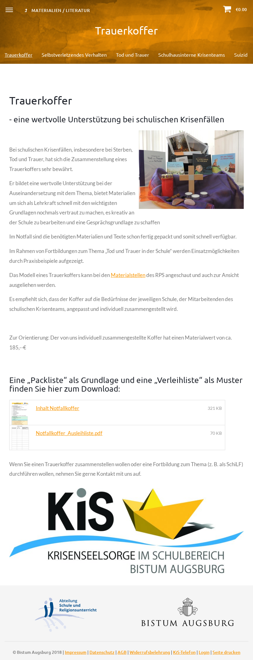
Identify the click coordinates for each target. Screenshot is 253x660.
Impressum (75, 652)
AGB (122, 652)
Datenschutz (101, 652)
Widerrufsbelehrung (150, 652)
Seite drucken (226, 652)
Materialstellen (128, 275)
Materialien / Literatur (60, 10)
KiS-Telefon (184, 652)
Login (204, 652)
